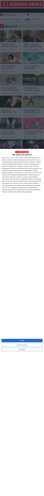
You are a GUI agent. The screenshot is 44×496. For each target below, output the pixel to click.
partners (12, 157)
